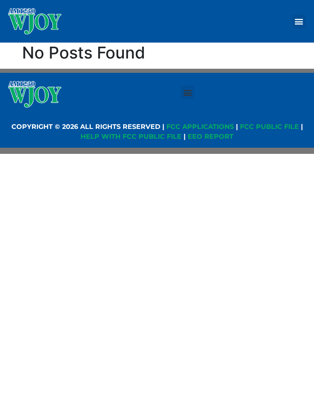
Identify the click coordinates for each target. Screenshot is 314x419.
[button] (299, 21)
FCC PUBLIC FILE (269, 127)
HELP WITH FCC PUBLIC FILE (131, 136)
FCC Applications (200, 127)
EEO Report (210, 136)
